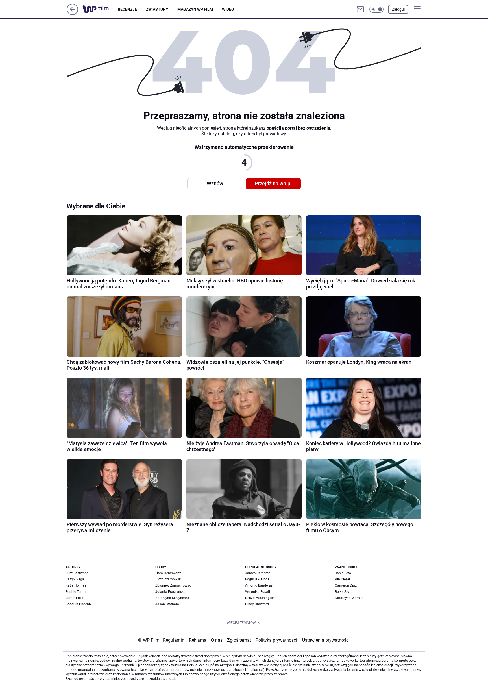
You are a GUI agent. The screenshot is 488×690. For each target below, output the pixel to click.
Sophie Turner (76, 592)
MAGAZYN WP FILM (195, 9)
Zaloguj (398, 9)
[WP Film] (100, 9)
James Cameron (258, 573)
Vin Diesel (342, 579)
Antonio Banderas (259, 585)
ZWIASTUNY (157, 9)
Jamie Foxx (74, 598)
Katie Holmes (76, 585)
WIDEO (228, 9)
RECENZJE (127, 9)
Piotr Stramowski (168, 579)
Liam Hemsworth (168, 573)
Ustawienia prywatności (325, 640)
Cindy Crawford (257, 604)
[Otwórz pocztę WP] (360, 9)
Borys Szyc (343, 592)
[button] (376, 9)
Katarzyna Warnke (349, 598)
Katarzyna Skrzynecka (172, 598)
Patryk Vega (75, 579)
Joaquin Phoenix (78, 604)
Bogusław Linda (257, 579)
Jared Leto (343, 573)
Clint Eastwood (77, 573)
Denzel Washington (260, 598)
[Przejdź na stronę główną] (72, 13)
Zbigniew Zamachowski (173, 585)
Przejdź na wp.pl (273, 183)
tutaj (171, 679)
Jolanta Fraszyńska (170, 592)
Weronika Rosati (257, 592)
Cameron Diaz (346, 585)
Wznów (215, 183)
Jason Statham (167, 604)
